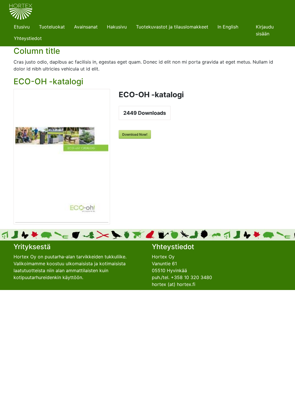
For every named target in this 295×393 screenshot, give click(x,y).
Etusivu (22, 27)
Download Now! (135, 134)
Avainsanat (86, 27)
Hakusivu (117, 27)
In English (228, 27)
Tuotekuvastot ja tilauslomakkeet (172, 27)
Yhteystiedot (28, 38)
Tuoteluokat (52, 27)
